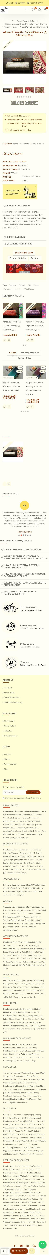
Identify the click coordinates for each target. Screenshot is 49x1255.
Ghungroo (36, 920)
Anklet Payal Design (20, 917)
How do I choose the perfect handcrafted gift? (20, 592)
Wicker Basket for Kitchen (14, 1022)
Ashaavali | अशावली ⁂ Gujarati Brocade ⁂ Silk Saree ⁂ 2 (35, 326)
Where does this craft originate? (22, 549)
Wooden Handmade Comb (14, 1222)
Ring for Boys (27, 923)
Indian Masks (12, 1154)
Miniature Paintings (30, 1215)
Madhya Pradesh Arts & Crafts (28, 1192)
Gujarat (22, 285)
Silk (29, 285)
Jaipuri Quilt (25, 984)
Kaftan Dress (25, 850)
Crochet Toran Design (31, 1118)
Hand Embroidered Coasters (27, 1054)
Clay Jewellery (39, 910)
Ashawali (7, 289)
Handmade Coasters (27, 1057)
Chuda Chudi (39, 923)
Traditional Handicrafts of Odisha (24, 1199)
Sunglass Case (9, 955)
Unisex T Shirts (34, 853)
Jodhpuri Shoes (10, 965)
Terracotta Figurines (11, 1073)
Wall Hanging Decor (31, 1114)
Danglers (15, 920)
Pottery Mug (31, 1044)
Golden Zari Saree (10, 824)
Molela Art (16, 1124)
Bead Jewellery (24, 907)
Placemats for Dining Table (33, 994)
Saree (36, 285)
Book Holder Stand (28, 1083)
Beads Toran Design (11, 1118)
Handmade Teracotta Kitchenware (17, 1016)
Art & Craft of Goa (13, 1189)
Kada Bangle (25, 920)
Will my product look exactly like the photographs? (25, 584)
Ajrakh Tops (8, 859)
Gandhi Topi (15, 958)
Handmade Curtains (35, 990)
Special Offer (24, 358)
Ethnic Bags (33, 945)
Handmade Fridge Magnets (22, 1025)
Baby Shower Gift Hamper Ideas (24, 888)
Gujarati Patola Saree (27, 834)
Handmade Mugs (10, 1051)
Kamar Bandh (39, 958)
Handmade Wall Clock (23, 1128)
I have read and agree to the (23, 798)
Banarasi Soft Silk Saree (30, 821)
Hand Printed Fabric (37, 869)
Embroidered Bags (10, 949)
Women (12, 285)
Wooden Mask (25, 1154)
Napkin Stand (17, 1061)
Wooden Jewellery (12, 910)
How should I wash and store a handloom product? (21, 566)
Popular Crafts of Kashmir (35, 1186)
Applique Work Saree (12, 831)
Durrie (18, 994)
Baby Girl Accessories (28, 891)
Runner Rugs (8, 994)
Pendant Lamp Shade (29, 1092)
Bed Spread (8, 984)
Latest (12, 352)
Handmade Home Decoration (22, 1029)
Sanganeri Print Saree (20, 837)
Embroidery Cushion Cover (14, 990)
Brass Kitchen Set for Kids (33, 1019)
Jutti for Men (16, 962)
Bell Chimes (30, 1121)
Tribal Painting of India (20, 1134)
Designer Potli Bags (17, 952)
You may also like (30, 352)
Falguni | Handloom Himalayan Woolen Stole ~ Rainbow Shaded (34, 388)
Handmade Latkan (11, 926)
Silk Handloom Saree (12, 814)
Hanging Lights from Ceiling (34, 1089)
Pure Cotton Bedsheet (12, 980)
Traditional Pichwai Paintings (31, 1137)
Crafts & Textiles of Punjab (28, 1179)
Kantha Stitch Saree (31, 831)
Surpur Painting (22, 1144)
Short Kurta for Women (24, 859)
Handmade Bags (10, 942)
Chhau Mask (38, 1154)
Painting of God (37, 1134)
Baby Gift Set (26, 885)
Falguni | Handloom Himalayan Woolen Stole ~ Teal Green (11, 386)
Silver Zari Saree (27, 824)
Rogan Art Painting (23, 1131)
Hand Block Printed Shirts (31, 856)
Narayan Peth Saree (30, 818)
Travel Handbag (25, 942)
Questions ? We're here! (20, 244)
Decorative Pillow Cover (13, 987)
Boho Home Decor (19, 1102)
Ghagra (23, 853)
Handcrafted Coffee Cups (14, 1047)
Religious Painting (10, 1137)
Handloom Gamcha (28, 997)
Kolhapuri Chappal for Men (34, 962)
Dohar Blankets (37, 984)
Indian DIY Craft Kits (36, 1222)
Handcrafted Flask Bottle (13, 1044)
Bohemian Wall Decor (12, 1114)
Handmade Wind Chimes (13, 1121)
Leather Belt (27, 958)
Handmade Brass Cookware (27, 1012)
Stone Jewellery (38, 907)
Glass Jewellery (9, 907)
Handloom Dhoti (18, 866)
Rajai (17, 984)
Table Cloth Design (11, 997)
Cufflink (6, 962)
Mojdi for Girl (23, 965)
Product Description (18, 205)
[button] (17, 97)
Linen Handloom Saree (34, 811)
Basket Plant (28, 1086)
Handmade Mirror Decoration (15, 1079)
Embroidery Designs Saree (28, 828)
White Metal (26, 910)
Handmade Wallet (27, 949)
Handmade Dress (10, 850)
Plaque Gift (26, 1124)
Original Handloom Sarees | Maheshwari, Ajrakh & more (25, 24)
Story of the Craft (24, 253)
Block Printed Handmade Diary (31, 1219)
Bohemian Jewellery (26, 913)
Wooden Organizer (11, 1083)
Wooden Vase (15, 1089)
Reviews (35, 258)
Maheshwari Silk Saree (32, 814)
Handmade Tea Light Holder (15, 1096)
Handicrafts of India (11, 1166)
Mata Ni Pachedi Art (29, 1141)
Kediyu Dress (21, 869)
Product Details (18, 258)
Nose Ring (7, 923)
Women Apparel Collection (26, 21)
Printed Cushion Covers (34, 987)
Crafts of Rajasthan (21, 1176)
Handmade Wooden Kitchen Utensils (18, 1009)
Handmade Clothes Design (15, 873)
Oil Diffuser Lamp (11, 1092)
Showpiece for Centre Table (26, 1076)
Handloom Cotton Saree (13, 811)
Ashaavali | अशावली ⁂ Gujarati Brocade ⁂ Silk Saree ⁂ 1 (12, 326)
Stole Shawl (29, 863)
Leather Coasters (10, 1057)
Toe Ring (17, 923)
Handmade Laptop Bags (27, 955)
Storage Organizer (36, 1079)
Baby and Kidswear (11, 885)
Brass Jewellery (9, 913)
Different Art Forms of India (22, 1169)
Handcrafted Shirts (11, 856)
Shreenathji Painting (11, 1141)
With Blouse (29, 289)
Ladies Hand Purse (19, 945)
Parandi (24, 926)
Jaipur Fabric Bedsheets (33, 980)
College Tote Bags (35, 952)
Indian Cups (31, 1047)
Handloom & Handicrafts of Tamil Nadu (19, 1196)
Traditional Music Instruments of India (19, 1225)
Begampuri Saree (10, 821)
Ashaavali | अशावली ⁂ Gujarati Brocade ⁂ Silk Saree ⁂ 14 (12, 469)
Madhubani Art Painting (23, 1147)
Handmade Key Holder (12, 1086)
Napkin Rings (30, 1061)
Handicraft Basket (26, 1051)
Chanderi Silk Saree (11, 818)
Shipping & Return (16, 237)
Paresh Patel (23, 165)
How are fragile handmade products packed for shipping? (24, 575)
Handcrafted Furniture (19, 1099)
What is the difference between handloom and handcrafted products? (26, 557)
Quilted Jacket (16, 863)
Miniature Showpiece (30, 1073)
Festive (18, 289)
